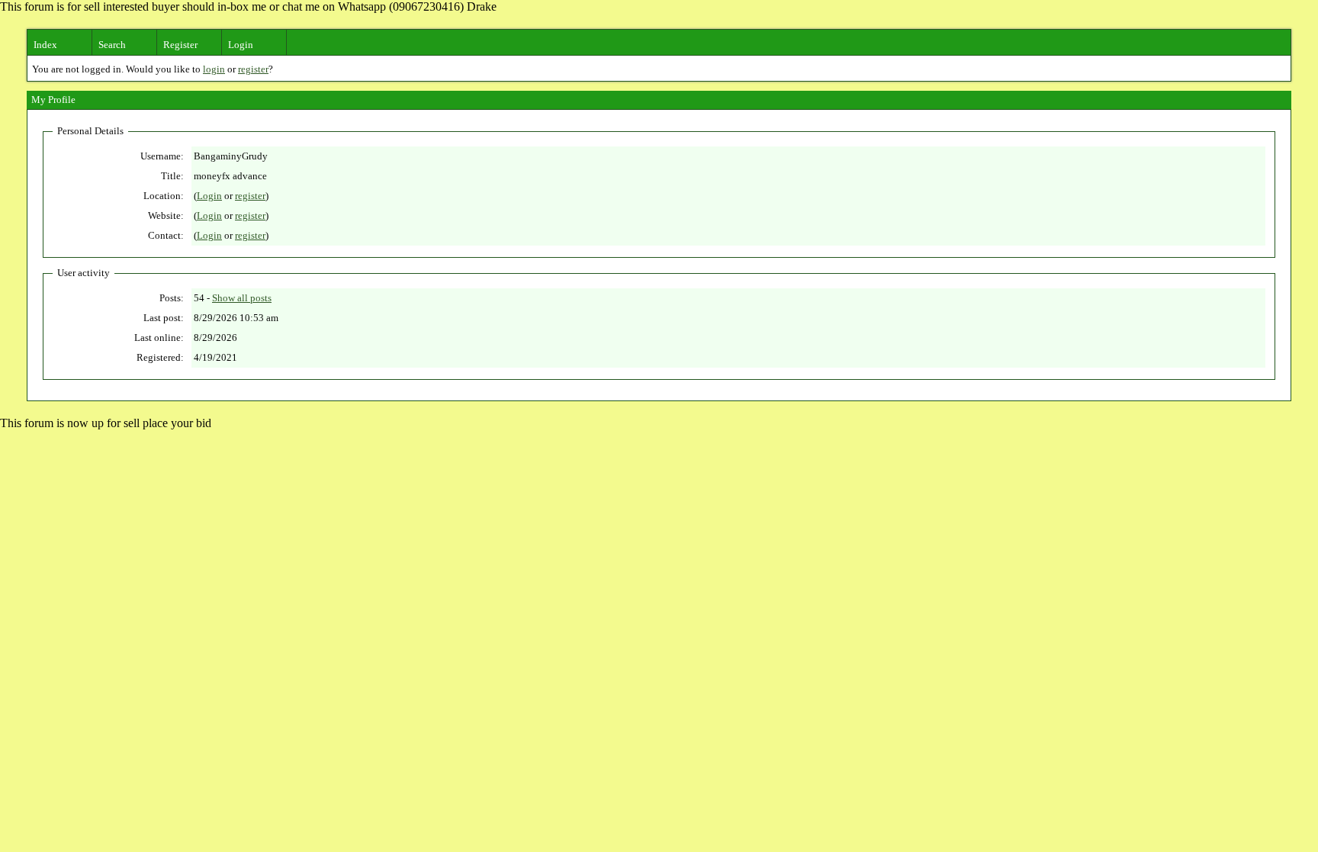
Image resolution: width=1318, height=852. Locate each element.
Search (112, 44)
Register (180, 44)
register (253, 69)
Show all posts (242, 298)
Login (240, 44)
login (214, 69)
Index (45, 44)
